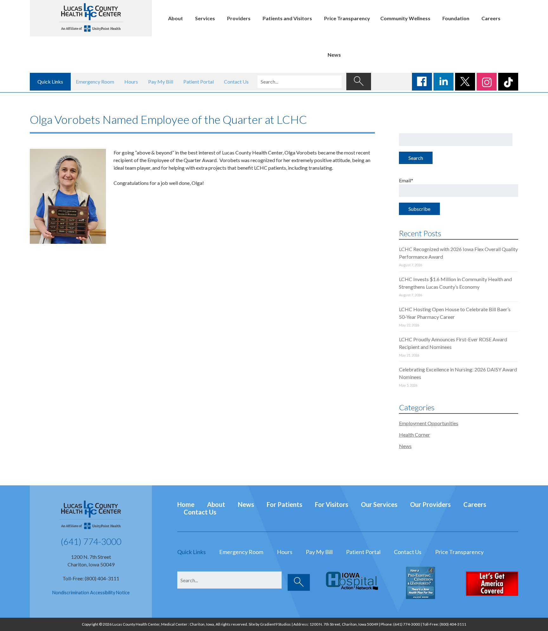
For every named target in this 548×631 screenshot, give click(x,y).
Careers (490, 18)
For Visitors (331, 504)
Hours (131, 82)
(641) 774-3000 (91, 541)
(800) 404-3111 (453, 624)
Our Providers (430, 504)
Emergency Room (95, 82)
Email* (406, 180)
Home (185, 504)
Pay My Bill (160, 82)
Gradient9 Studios (275, 624)
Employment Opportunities (428, 423)
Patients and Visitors (287, 18)
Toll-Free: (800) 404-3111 (90, 578)
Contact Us (236, 82)
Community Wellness (405, 18)
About (175, 18)
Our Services (379, 504)
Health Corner (414, 435)
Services (205, 18)
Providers (239, 18)
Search (415, 158)
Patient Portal (198, 82)
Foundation (455, 18)
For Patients (284, 504)
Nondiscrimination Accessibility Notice (91, 592)
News (334, 55)
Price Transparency (347, 18)
